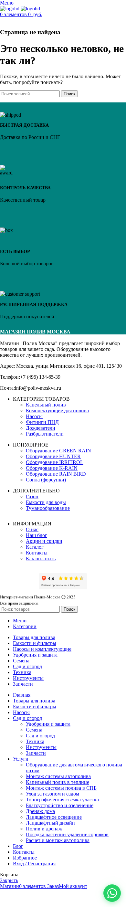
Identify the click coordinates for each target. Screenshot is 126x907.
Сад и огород (40, 735)
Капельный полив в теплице (57, 782)
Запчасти (36, 753)
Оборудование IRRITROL (54, 462)
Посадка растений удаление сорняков (67, 834)
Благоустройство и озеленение (59, 805)
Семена (34, 730)
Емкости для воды (46, 502)
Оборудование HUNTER (53, 456)
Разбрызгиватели (45, 434)
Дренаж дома (40, 811)
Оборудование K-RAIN (52, 468)
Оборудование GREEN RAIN (58, 450)
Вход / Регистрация (34, 863)
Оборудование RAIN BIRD (56, 474)
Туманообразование (48, 508)
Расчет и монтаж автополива (57, 840)
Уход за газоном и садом (52, 793)
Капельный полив (46, 404)
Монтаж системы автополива (58, 776)
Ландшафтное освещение (54, 817)
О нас (32, 529)
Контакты (36, 552)
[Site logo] (10, 8)
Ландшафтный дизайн (50, 823)
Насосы (34, 416)
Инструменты (41, 747)
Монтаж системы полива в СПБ (61, 788)
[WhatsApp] (112, 893)
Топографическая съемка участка (62, 799)
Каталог (35, 547)
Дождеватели (40, 428)
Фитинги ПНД (42, 422)
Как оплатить (41, 558)
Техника (35, 741)
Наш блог (36, 535)
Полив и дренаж (44, 828)
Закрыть (9, 880)
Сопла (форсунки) (46, 479)
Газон (32, 496)
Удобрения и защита (48, 724)
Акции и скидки (44, 541)
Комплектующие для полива (57, 410)
